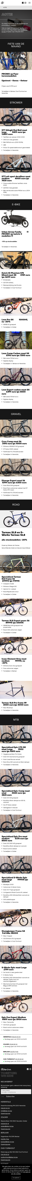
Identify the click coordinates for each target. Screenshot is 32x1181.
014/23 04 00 (16, 1037)
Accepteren (16, 1177)
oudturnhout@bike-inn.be (9, 1157)
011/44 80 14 (13, 1044)
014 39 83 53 (19, 1059)
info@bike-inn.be (6, 1111)
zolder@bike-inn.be (7, 1126)
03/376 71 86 (14, 1052)
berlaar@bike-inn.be (7, 1142)
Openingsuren (5, 1113)
